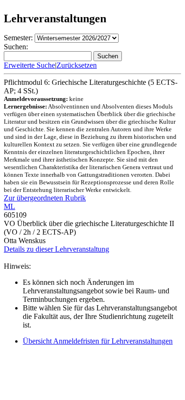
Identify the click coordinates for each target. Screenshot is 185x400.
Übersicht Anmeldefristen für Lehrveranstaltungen (98, 341)
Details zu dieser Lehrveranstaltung (56, 249)
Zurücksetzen (76, 65)
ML (9, 206)
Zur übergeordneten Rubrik (45, 198)
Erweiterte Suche (29, 65)
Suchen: (16, 47)
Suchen (107, 56)
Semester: (18, 38)
